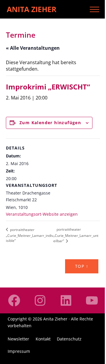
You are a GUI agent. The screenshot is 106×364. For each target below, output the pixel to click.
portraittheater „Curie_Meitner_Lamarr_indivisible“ (29, 235)
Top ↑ (81, 266)
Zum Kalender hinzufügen (50, 122)
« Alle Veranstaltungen (33, 48)
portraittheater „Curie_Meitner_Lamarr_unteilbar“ (75, 235)
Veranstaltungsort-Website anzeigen (42, 214)
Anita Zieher (32, 9)
